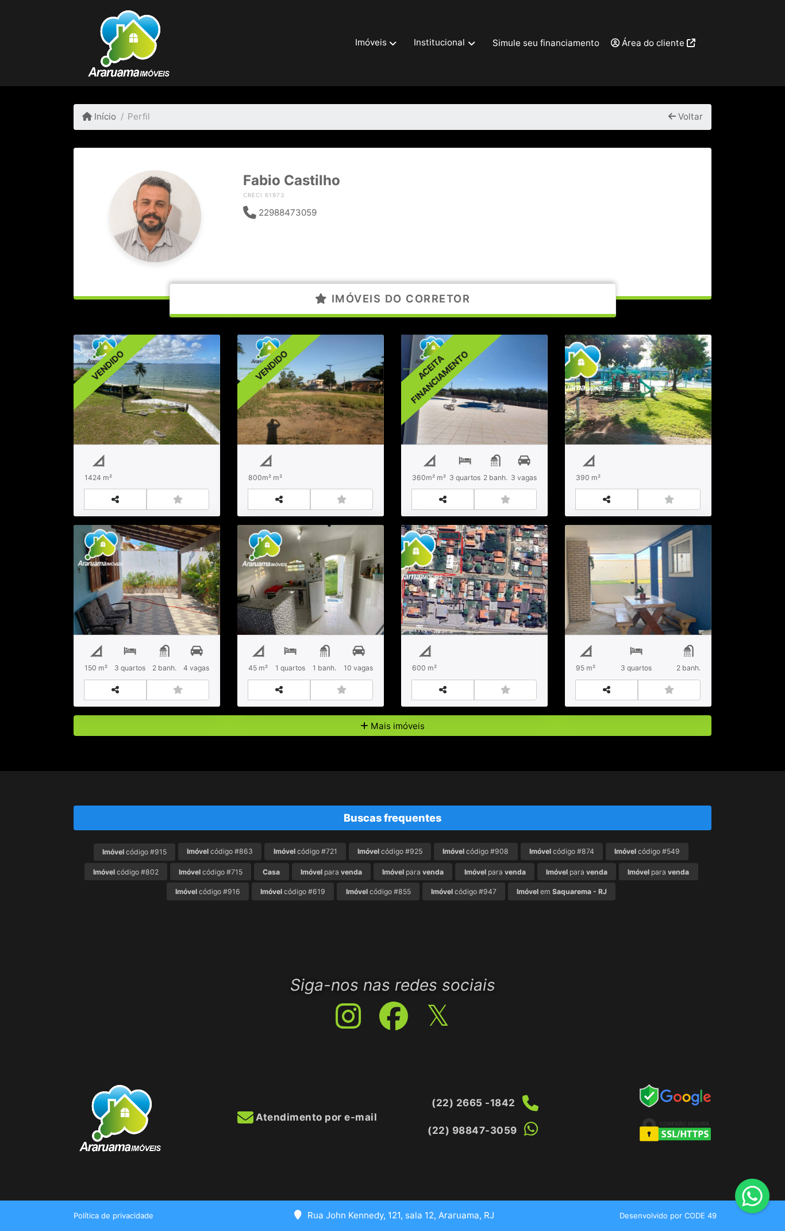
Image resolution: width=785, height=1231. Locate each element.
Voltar (689, 116)
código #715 (211, 872)
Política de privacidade (113, 1215)
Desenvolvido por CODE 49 (668, 1215)
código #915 (134, 851)
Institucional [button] (439, 42)
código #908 (475, 851)
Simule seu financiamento (545, 42)
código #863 (220, 851)
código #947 (464, 891)
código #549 (647, 851)
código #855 (378, 891)
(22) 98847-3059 (472, 1130)
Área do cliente (653, 42)
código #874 (561, 851)
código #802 (126, 872)
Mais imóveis (396, 725)
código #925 (389, 851)
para (331, 872)
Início (104, 116)
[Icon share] (348, 1016)
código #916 (207, 891)
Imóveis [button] (371, 42)
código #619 (292, 891)
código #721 (305, 851)
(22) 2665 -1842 (473, 1103)
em (562, 891)
